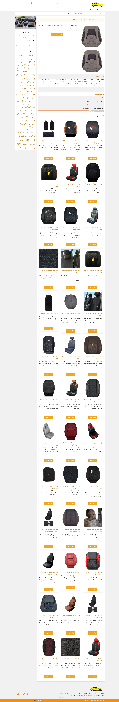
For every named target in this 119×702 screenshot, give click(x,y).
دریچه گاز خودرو (30, 68)
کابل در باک (25, 127)
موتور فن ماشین (26, 110)
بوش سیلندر (28, 59)
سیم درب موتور (27, 95)
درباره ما (66, 697)
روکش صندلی (101, 111)
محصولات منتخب (97, 13)
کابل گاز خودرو (29, 136)
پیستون (29, 124)
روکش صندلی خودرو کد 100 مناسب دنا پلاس (71, 572)
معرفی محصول (97, 9)
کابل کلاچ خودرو (25, 132)
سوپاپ (31, 88)
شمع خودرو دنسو (28, 104)
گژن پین (21, 148)
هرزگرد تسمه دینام (29, 114)
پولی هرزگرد (24, 120)
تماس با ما (90, 9)
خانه (103, 9)
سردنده (21, 83)
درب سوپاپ (28, 65)
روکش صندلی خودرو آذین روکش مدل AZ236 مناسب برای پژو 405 (88, 20)
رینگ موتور (28, 78)
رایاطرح (34, 700)
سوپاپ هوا (31, 92)
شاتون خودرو (27, 101)
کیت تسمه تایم (31, 148)
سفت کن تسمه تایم (25, 85)
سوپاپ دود (23, 88)
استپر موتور (28, 55)
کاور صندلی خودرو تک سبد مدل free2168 (49, 313)
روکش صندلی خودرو (94, 111)
